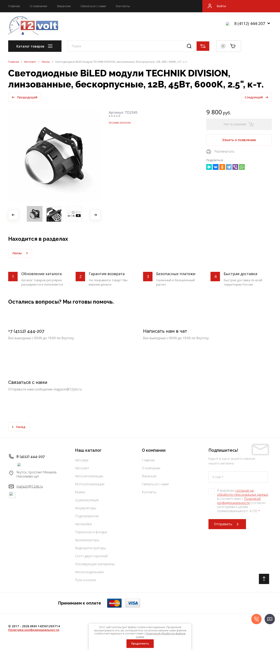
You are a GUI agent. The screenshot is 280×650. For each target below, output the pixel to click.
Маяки (80, 492)
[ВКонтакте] (216, 167)
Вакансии (64, 6)
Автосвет (30, 62)
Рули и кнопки (85, 580)
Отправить (223, 524)
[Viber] (235, 167)
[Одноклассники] (222, 167)
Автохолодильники (89, 572)
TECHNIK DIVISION (120, 123)
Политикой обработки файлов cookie (161, 635)
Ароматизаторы (87, 540)
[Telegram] (229, 167)
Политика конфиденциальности (33, 630)
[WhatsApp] (242, 167)
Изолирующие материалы (95, 564)
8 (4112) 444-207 (249, 23)
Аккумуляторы (85, 508)
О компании (38, 6)
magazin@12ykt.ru (29, 486)
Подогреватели (87, 516)
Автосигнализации (89, 476)
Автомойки (83, 524)
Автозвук (82, 460)
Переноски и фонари (91, 532)
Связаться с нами (93, 6)
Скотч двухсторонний (91, 556)
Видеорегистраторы (90, 548)
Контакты (123, 6)
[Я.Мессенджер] (209, 167)
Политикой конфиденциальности (239, 500)
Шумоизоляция (87, 500)
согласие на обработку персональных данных (242, 492)
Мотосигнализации (89, 484)
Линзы (45, 62)
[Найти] (189, 46)
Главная (14, 6)
